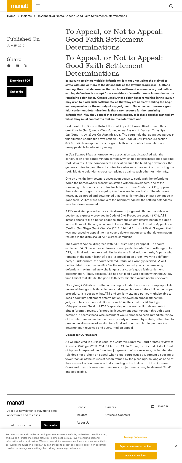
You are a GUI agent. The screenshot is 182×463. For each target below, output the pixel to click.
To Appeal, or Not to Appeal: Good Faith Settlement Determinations (82, 16)
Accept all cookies (135, 455)
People (81, 407)
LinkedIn (162, 406)
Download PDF (20, 80)
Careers (110, 407)
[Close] (176, 446)
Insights (26, 16)
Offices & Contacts (117, 415)
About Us (83, 422)
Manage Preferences (135, 437)
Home (11, 16)
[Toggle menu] (38, 6)
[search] (171, 5)
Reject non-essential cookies (136, 446)
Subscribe (16, 91)
